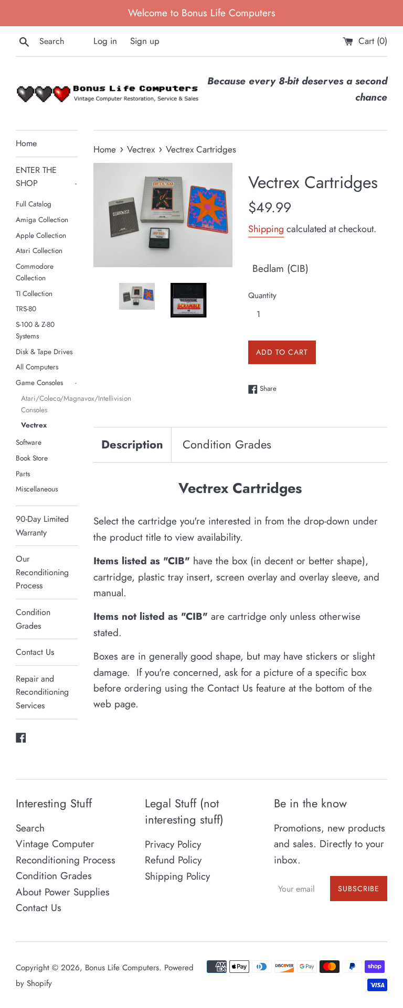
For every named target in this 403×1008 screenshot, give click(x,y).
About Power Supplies (63, 892)
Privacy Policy (173, 844)
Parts (23, 473)
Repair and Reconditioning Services (42, 692)
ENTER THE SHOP (46, 177)
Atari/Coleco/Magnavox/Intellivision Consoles (49, 404)
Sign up (145, 41)
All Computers (37, 366)
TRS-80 (26, 308)
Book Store (32, 458)
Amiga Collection (42, 219)
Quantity (262, 295)
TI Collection (34, 293)
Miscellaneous (37, 489)
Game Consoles (46, 382)
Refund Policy (173, 860)
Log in (105, 41)
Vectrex (34, 425)
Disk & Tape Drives (44, 351)
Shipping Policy (177, 876)
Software (28, 442)
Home (26, 143)
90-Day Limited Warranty (42, 526)
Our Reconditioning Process (42, 572)
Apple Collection (41, 235)
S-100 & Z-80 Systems (35, 330)
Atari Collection (39, 250)
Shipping (266, 229)
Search (30, 828)
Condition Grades (33, 619)
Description (132, 444)
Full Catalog (33, 204)
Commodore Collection (35, 272)
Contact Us (35, 652)
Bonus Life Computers (122, 967)
